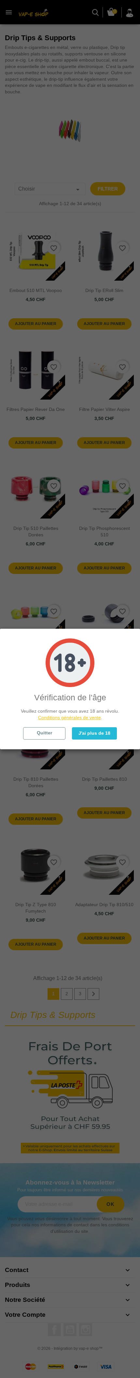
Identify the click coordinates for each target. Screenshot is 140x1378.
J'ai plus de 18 (94, 733)
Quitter (44, 732)
